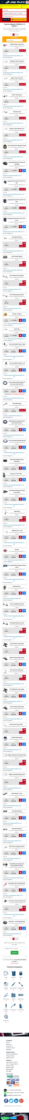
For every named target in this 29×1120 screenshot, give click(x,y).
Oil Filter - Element (17, 315)
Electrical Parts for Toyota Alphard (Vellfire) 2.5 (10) (14, 194)
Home (8, 1042)
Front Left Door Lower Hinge (17, 645)
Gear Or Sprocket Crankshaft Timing (17, 147)
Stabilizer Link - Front (17, 532)
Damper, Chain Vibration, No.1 (17, 130)
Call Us (14, 1118)
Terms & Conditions (12, 1054)
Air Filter (17, 551)
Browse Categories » (8, 57)
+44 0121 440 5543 (15, 1090)
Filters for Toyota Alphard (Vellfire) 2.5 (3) (16, 323)
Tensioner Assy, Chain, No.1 (17, 46)
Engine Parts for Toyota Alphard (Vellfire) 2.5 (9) (13, 55)
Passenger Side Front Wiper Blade (16, 885)
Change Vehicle (14, 963)
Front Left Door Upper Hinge (17, 708)
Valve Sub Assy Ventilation (16, 671)
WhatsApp (5, 1118)
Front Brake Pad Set (17, 812)
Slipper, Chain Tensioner (17, 79)
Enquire (22, 50)
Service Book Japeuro (17, 258)
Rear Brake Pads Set (17, 830)
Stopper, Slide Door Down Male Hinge (17, 756)
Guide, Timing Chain (17, 96)
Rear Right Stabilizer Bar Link (17, 624)
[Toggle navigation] (2, 2)
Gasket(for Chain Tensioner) (17, 62)
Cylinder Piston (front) (17, 739)
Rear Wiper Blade (17, 405)
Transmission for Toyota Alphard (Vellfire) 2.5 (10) (13, 398)
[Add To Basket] (24, 170)
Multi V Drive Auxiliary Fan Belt (17, 848)
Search (5, 19)
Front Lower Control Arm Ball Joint (17, 902)
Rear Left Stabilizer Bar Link (17, 605)
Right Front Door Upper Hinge (17, 659)
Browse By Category (19, 19)
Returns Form (10, 1057)
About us (8, 1044)
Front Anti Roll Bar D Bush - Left (17, 365)
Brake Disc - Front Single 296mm (17, 923)
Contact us (9, 1046)
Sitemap (8, 1049)
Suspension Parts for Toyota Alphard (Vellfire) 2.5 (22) (14, 357)
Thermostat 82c (16, 588)
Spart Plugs (17, 513)
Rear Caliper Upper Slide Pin (17, 296)
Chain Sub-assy (17, 113)
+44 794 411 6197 (19, 1092)
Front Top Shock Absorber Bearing (17, 442)
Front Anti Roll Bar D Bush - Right (17, 346)
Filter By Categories (8, 956)
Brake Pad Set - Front (17, 795)
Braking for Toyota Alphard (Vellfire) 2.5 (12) (12, 175)
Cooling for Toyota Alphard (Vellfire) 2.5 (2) (12, 598)
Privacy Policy (10, 1056)
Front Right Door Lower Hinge (17, 691)
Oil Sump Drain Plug (17, 238)
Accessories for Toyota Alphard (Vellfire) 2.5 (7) (13, 415)
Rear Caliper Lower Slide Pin (17, 277)
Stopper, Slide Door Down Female (17, 776)
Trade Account (10, 1048)
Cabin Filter (17, 330)
